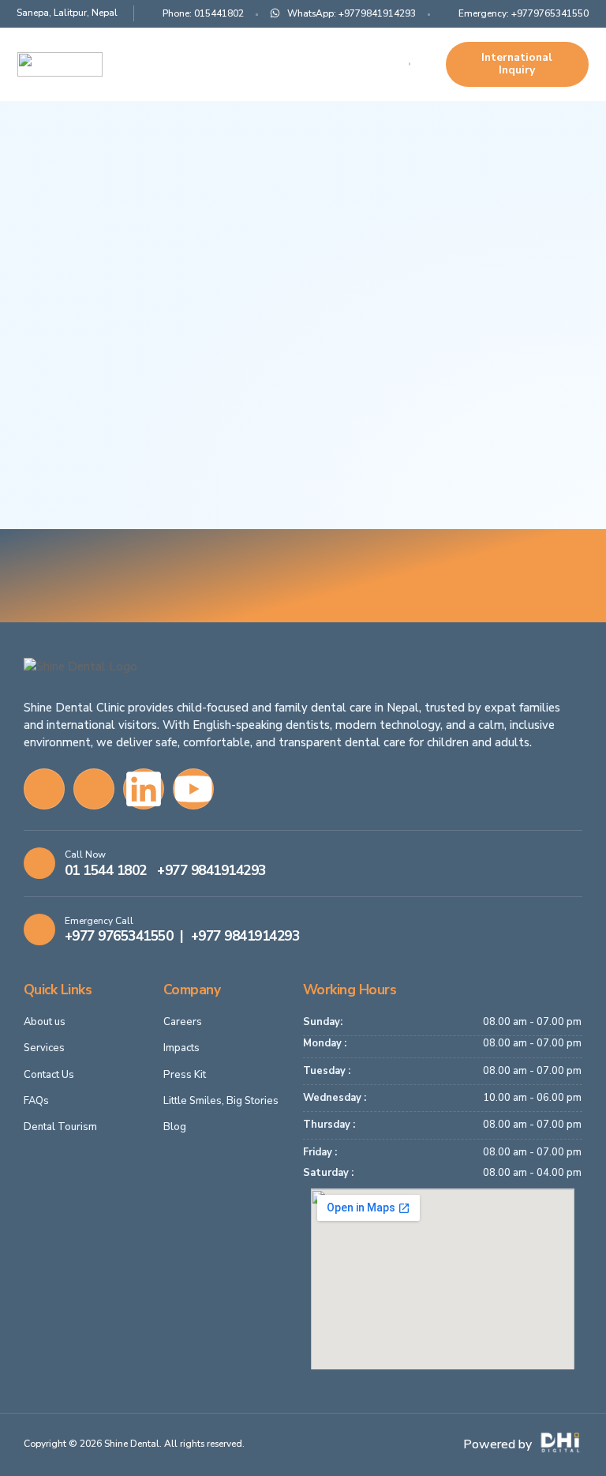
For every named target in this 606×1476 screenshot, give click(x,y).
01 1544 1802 (106, 870)
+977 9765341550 (119, 935)
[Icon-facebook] (44, 788)
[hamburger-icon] (409, 64)
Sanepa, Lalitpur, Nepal (67, 12)
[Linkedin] (143, 788)
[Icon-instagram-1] (93, 788)
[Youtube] (193, 788)
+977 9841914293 (211, 870)
